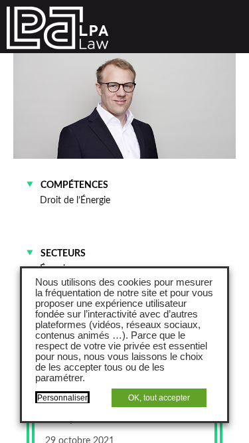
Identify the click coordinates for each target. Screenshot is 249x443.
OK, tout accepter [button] (159, 397)
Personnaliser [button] (62, 397)
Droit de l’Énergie (75, 200)
